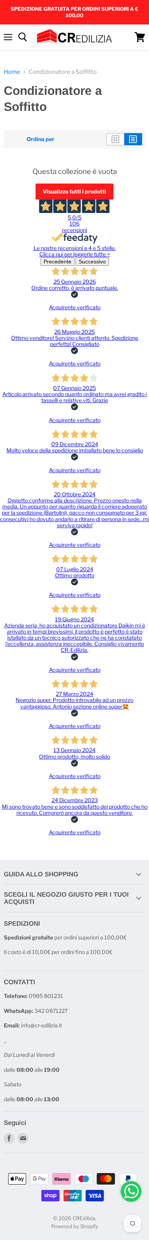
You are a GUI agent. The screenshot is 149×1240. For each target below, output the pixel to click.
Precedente (57, 261)
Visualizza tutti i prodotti (74, 191)
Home (12, 72)
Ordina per (40, 139)
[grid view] (115, 139)
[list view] (133, 139)
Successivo (92, 261)
